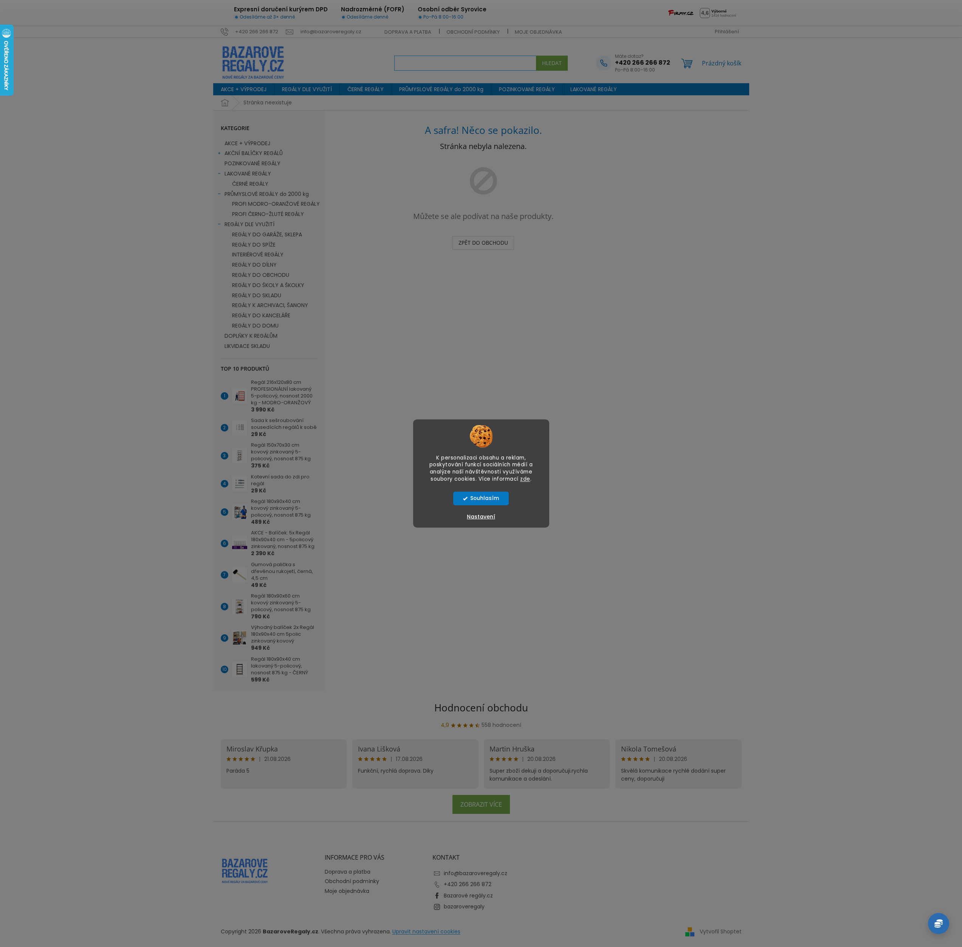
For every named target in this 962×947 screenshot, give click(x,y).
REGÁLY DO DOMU (255, 325)
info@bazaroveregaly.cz (475, 873)
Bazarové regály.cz (468, 895)
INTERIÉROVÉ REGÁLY (257, 254)
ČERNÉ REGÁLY (250, 184)
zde (525, 479)
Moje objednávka (538, 32)
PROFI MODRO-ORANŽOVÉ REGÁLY (276, 204)
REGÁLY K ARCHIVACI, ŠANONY (270, 305)
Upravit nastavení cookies (426, 931)
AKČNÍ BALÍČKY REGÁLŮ (254, 153)
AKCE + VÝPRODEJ (247, 143)
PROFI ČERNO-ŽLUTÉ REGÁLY (268, 214)
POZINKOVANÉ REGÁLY (252, 163)
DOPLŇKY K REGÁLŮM (251, 336)
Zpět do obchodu (483, 242)
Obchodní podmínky (473, 32)
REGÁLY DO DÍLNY (254, 265)
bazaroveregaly (464, 906)
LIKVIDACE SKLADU (247, 346)
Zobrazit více (481, 804)
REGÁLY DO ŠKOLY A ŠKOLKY (268, 285)
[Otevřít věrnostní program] (938, 923)
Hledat (552, 63)
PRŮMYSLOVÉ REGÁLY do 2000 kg (267, 194)
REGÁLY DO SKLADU (256, 295)
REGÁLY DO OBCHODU (260, 275)
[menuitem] (243, 89)
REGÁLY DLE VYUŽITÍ (249, 224)
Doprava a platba (407, 32)
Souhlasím (484, 498)
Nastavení (481, 516)
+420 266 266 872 (467, 884)
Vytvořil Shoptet (721, 931)
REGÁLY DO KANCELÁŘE (261, 315)
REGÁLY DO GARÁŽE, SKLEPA (267, 234)
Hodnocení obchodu (481, 707)
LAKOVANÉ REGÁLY (248, 173)
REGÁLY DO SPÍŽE (254, 244)
